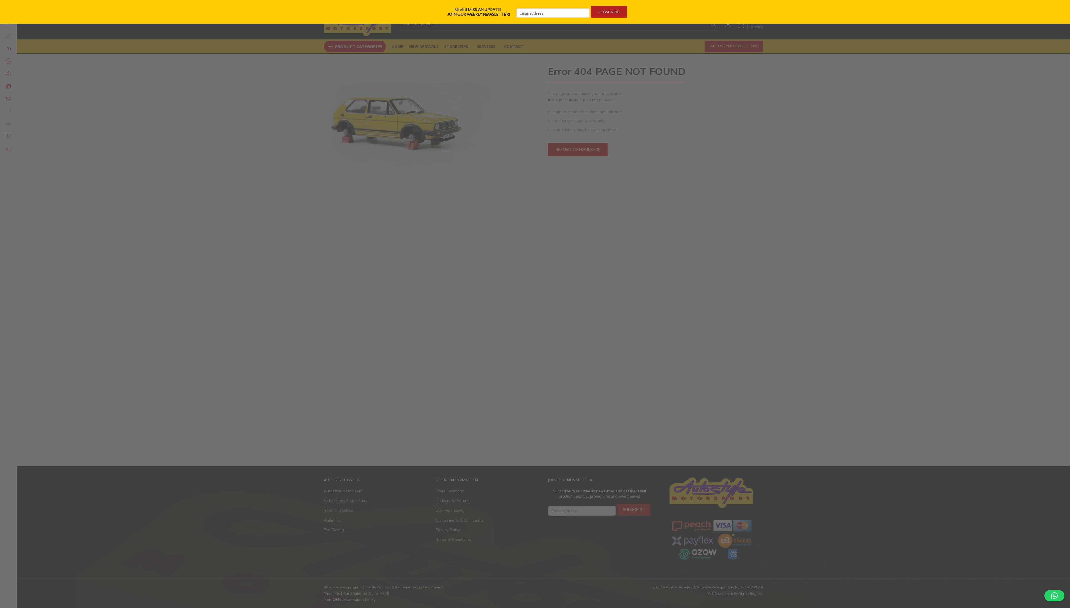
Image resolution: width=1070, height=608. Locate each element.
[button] (1054, 595)
